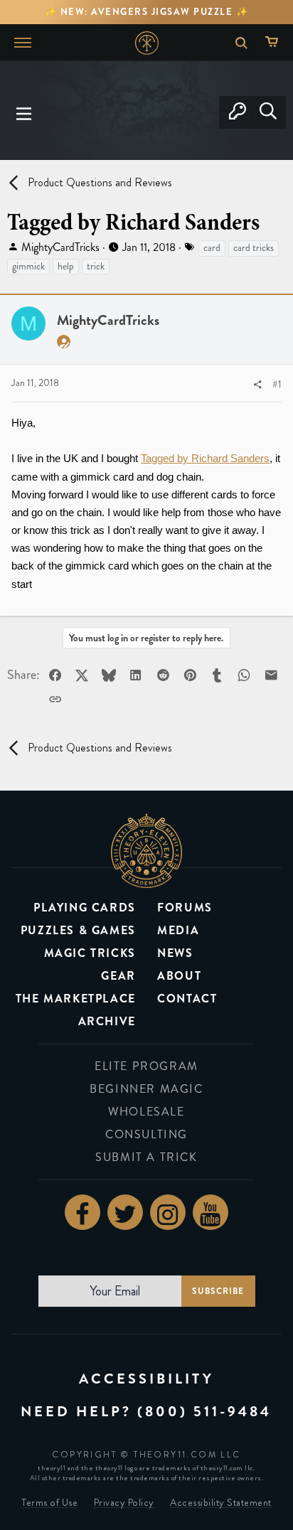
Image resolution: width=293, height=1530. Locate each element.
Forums (185, 907)
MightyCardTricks (60, 247)
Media (178, 930)
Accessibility (146, 1379)
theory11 (146, 850)
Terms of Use (49, 1502)
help (66, 266)
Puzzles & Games (78, 930)
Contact (187, 998)
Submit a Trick (146, 1157)
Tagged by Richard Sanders (205, 458)
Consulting (146, 1134)
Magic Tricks (90, 953)
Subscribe (218, 1291)
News (175, 953)
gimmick (28, 266)
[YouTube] (210, 1212)
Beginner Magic (146, 1089)
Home (147, 43)
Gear (118, 976)
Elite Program (146, 1066)
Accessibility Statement (221, 1502)
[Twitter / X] (125, 1212)
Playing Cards (84, 907)
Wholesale (146, 1111)
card (211, 248)
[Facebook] (82, 1212)
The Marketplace (76, 998)
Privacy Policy (124, 1502)
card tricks (253, 248)
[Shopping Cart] (275, 42)
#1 (277, 384)
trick (96, 266)
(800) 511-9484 (204, 1411)
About (179, 976)
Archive (107, 1021)
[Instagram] (168, 1212)
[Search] (267, 112)
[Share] (257, 385)
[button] (24, 112)
